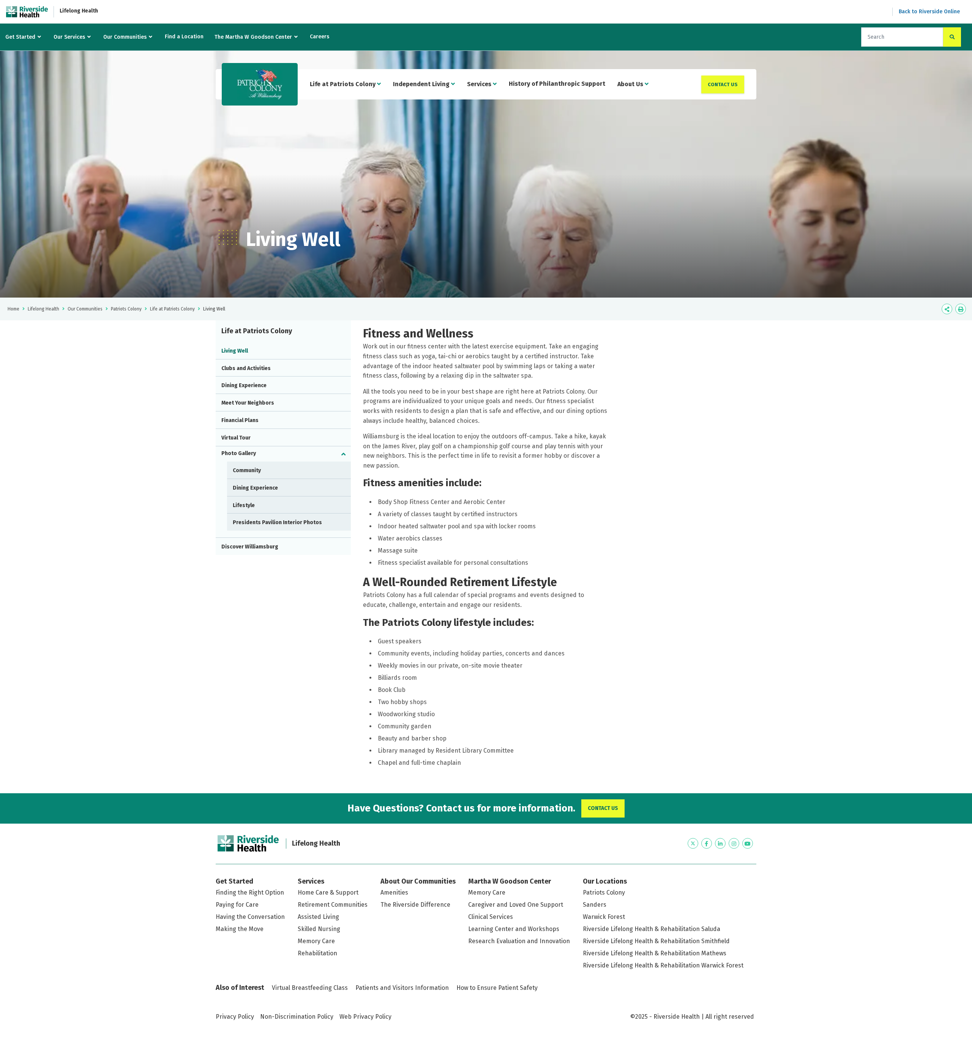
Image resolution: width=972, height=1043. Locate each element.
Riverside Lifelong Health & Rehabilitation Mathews (654, 953)
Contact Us (723, 84)
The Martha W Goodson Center (253, 37)
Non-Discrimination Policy (296, 1016)
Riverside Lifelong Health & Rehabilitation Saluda (651, 929)
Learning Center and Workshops (513, 929)
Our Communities (125, 37)
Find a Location (184, 36)
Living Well (234, 351)
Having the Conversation (250, 916)
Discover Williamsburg (249, 547)
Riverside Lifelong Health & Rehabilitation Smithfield (656, 941)
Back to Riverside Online (929, 11)
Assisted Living (318, 916)
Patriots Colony (126, 309)
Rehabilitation (317, 953)
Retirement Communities (333, 904)
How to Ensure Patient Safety (497, 987)
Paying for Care (237, 904)
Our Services (69, 37)
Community (247, 470)
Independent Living (422, 84)
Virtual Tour (236, 438)
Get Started (20, 37)
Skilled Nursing (319, 929)
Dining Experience (244, 385)
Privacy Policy (235, 1016)
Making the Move (240, 929)
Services (480, 84)
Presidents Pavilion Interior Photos (277, 522)
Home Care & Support (328, 892)
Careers (319, 36)
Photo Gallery (238, 453)
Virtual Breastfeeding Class (310, 987)
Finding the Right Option (250, 892)
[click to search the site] (952, 37)
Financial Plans (240, 420)
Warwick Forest (604, 916)
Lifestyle (244, 505)
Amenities (394, 892)
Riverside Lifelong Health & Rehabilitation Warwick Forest (663, 965)
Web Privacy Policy (365, 1016)
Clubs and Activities (246, 368)
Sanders (594, 904)
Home (13, 309)
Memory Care (316, 941)
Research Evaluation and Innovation (519, 941)
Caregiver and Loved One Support (515, 904)
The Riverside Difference (415, 904)
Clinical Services (490, 916)
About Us (631, 84)
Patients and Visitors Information (402, 987)
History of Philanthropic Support (557, 83)
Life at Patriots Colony (343, 84)
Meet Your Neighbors (247, 403)
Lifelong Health (79, 11)
